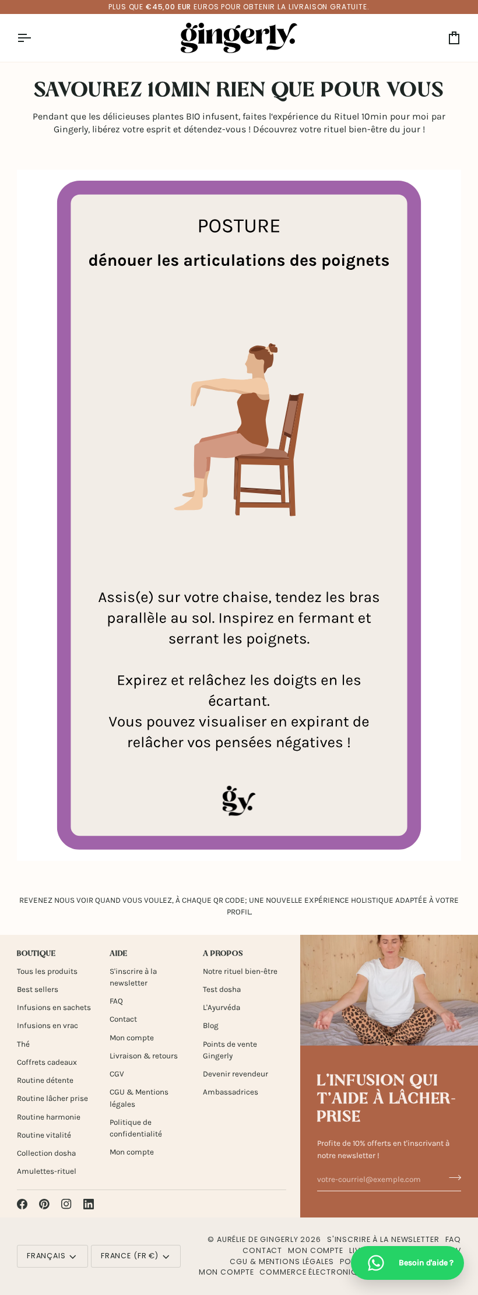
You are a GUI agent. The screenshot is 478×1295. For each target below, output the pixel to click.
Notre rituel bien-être (240, 971)
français (46, 1256)
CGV (117, 1073)
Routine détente (45, 1080)
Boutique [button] (36, 954)
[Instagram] (66, 1204)
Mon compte (132, 1037)
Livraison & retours (144, 1055)
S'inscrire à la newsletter (383, 1239)
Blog (211, 1025)
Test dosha (222, 989)
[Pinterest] (44, 1204)
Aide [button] (119, 954)
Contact (123, 1019)
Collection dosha (46, 1153)
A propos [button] (223, 954)
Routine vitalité (44, 1135)
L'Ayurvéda (221, 1007)
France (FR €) (130, 1256)
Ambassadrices (230, 1092)
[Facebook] (22, 1204)
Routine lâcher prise (52, 1098)
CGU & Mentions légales (281, 1261)
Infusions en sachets (54, 1007)
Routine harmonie (48, 1117)
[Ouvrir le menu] (34, 38)
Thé (23, 1044)
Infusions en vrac (47, 1025)
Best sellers (37, 989)
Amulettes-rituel (46, 1171)
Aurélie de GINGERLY (257, 1239)
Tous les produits (47, 971)
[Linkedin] (88, 1204)
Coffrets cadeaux (47, 1062)
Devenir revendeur (235, 1073)
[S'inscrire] (451, 1178)
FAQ (116, 1001)
